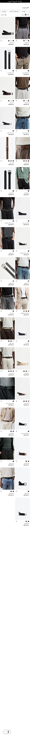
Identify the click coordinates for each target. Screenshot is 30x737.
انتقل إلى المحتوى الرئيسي (15, 1)
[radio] (28, 40)
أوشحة (23, 11)
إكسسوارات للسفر (14, 11)
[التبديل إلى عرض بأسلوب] (28, 15)
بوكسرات (4, 11)
